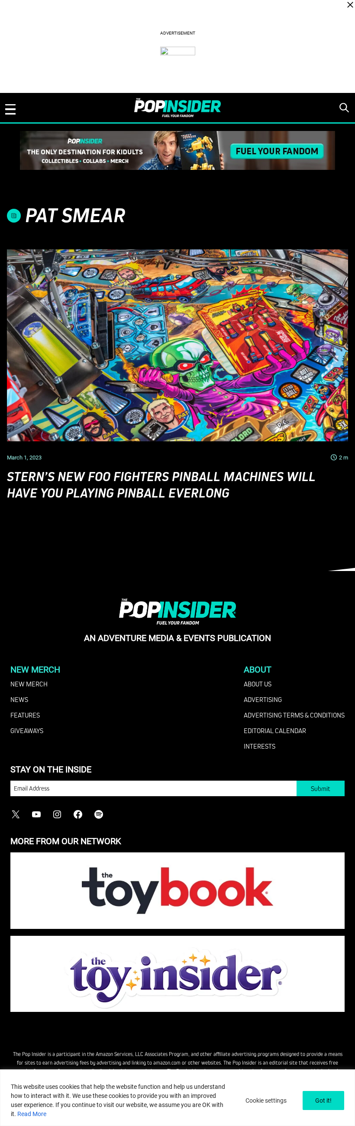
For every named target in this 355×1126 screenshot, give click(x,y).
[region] (177, 1097)
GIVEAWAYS (26, 730)
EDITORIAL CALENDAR (275, 730)
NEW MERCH (29, 684)
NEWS (19, 699)
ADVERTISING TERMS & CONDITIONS (294, 715)
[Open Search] (344, 107)
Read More (31, 1113)
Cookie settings (266, 1100)
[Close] (350, 5)
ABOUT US (257, 684)
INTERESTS (259, 746)
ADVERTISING (263, 699)
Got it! (323, 1100)
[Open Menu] (10, 109)
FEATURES (25, 715)
